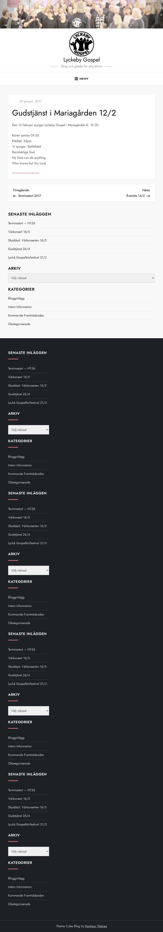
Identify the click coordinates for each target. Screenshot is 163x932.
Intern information (20, 307)
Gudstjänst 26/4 (19, 249)
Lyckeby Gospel (81, 60)
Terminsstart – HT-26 (21, 223)
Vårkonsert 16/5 (19, 231)
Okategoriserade (26, 173)
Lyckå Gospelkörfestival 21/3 (27, 257)
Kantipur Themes (96, 926)
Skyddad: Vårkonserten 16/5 (27, 240)
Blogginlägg (16, 298)
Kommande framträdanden (26, 315)
